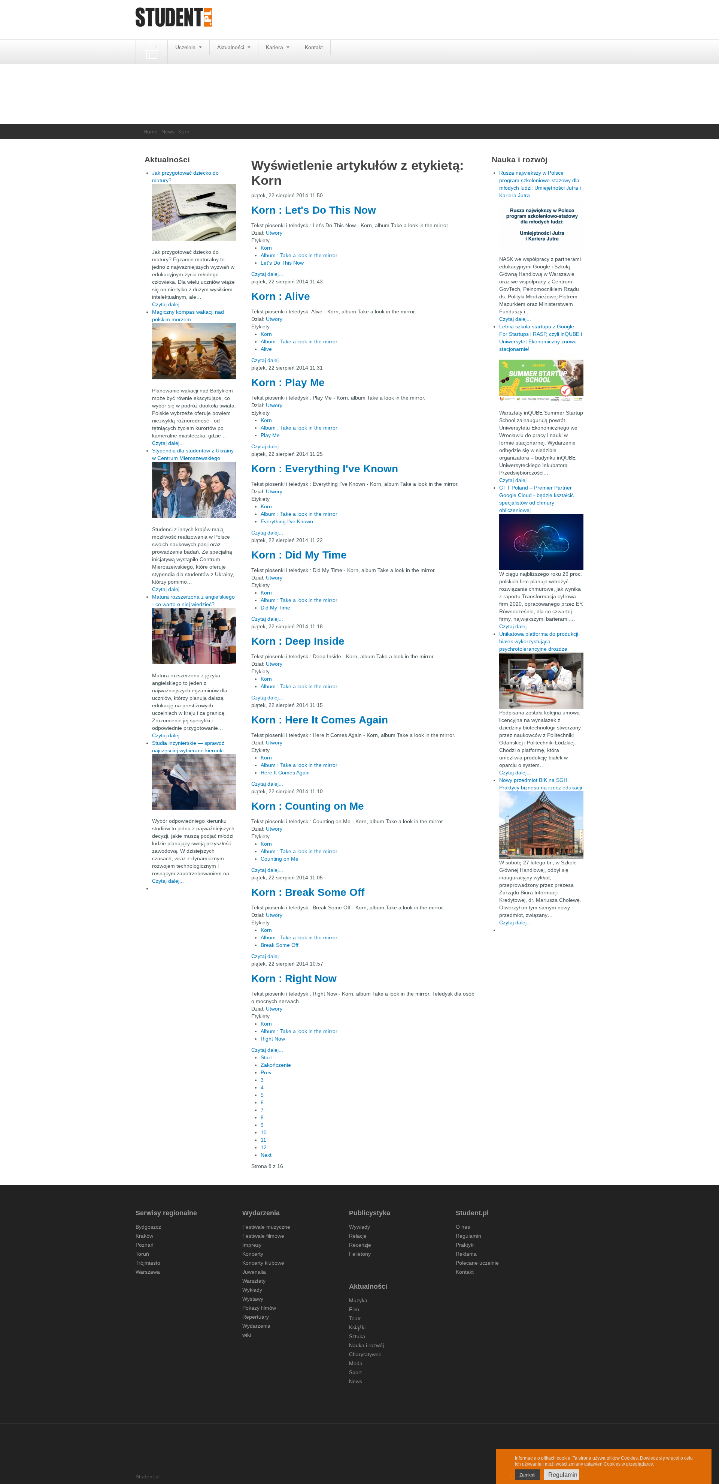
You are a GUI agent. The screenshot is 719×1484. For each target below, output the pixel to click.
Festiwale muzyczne (266, 1227)
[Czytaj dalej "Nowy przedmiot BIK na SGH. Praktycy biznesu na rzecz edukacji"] (541, 825)
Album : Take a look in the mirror (299, 255)
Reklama (466, 1254)
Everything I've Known (287, 521)
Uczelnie (186, 47)
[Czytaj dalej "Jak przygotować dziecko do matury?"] (194, 212)
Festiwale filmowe (263, 1236)
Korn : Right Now (294, 978)
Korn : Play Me (288, 382)
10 (264, 1132)
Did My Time (275, 608)
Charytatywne (365, 1354)
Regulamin (468, 1236)
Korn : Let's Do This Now (313, 210)
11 (263, 1140)
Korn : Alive (280, 296)
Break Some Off (279, 945)
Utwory (274, 233)
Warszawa (148, 1272)
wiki (246, 1335)
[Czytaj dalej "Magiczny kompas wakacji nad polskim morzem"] (194, 351)
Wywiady (359, 1227)
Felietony (360, 1254)
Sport (355, 1372)
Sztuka (357, 1336)
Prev (266, 1072)
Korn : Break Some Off (307, 892)
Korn (266, 248)
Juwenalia (254, 1272)
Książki (357, 1327)
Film (354, 1309)
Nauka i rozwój (366, 1345)
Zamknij (527, 1475)
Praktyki (465, 1245)
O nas (463, 1227)
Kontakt (314, 47)
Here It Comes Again (285, 773)
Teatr (355, 1318)
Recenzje (360, 1245)
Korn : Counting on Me (307, 806)
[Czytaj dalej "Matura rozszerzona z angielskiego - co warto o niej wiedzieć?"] (194, 636)
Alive (266, 349)
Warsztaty (254, 1281)
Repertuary (255, 1317)
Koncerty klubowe (263, 1263)
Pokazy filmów (259, 1308)
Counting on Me (279, 859)
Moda (355, 1363)
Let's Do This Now (282, 263)
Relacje (358, 1236)
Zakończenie (276, 1065)
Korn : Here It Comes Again (319, 720)
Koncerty (252, 1254)
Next (266, 1155)
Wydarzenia (256, 1326)
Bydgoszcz (148, 1227)
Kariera (275, 47)
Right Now (273, 1039)
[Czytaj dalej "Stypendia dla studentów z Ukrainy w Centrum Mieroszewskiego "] (194, 490)
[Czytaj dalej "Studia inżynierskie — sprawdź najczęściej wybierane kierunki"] (194, 782)
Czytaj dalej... (267, 274)
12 (264, 1147)
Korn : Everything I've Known (324, 469)
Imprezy (251, 1245)
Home (150, 132)
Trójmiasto (148, 1263)
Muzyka (358, 1300)
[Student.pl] (174, 19)
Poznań (145, 1245)
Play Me (270, 435)
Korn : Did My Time (299, 555)
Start (266, 1057)
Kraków (144, 1236)
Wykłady (252, 1290)
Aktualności (231, 47)
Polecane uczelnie (477, 1263)
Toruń (142, 1254)
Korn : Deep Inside (298, 641)
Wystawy (252, 1299)
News (168, 132)
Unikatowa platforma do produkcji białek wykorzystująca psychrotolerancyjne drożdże (538, 641)
